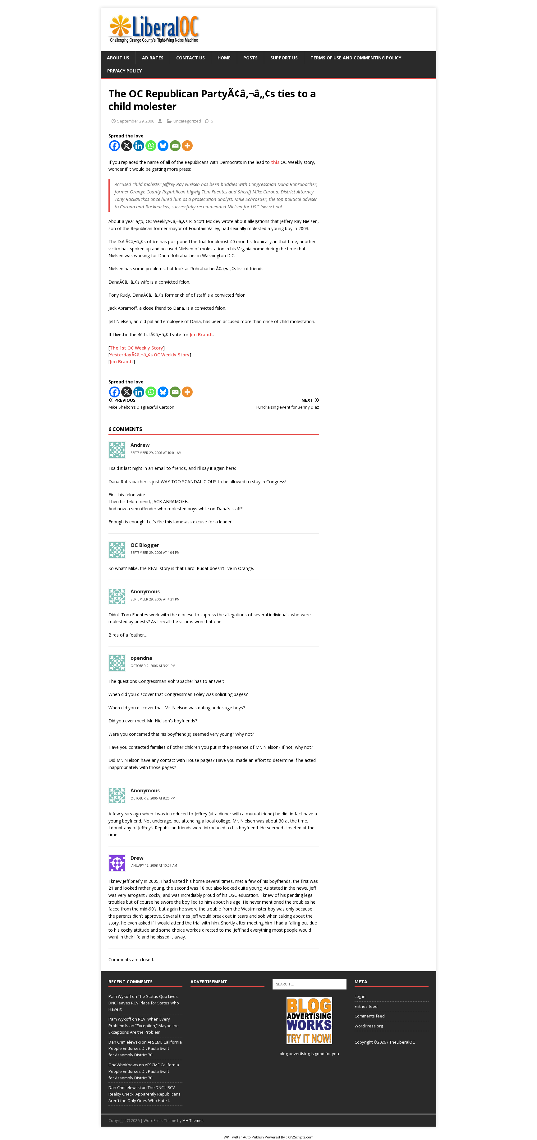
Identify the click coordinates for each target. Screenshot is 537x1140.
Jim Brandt (201, 334)
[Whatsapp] (150, 145)
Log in (360, 996)
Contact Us (190, 58)
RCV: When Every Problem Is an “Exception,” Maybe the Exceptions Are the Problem (143, 1025)
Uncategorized (187, 121)
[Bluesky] (163, 145)
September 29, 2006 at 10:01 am (156, 453)
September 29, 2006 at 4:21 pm (155, 599)
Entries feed (366, 1006)
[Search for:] (310, 983)
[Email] (175, 145)
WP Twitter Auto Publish (244, 1137)
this (275, 162)
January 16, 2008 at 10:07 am (154, 865)
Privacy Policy (124, 71)
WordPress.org (369, 1026)
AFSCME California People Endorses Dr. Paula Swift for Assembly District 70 (145, 1048)
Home (224, 58)
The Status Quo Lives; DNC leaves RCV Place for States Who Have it (143, 1003)
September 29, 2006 (135, 121)
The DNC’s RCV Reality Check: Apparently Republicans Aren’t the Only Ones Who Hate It (144, 1094)
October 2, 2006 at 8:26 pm (153, 798)
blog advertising (295, 1053)
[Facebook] (114, 145)
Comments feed (370, 1016)
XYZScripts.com (301, 1137)
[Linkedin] (138, 145)
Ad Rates (152, 58)
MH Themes (192, 1120)
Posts (250, 58)
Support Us (284, 58)
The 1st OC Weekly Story (136, 348)
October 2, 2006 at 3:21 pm (153, 666)
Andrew (140, 445)
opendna (141, 658)
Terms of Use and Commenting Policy (355, 58)
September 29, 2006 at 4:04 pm (155, 552)
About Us (118, 58)
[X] (126, 145)
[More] (187, 145)
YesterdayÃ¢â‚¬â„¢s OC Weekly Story (150, 355)
